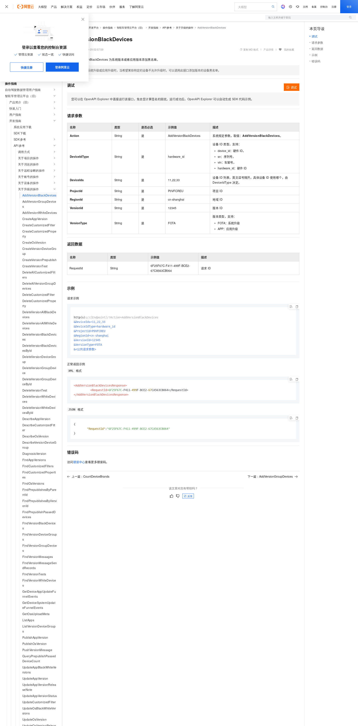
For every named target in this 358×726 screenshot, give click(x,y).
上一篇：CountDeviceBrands (90, 476)
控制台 (324, 6)
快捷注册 (27, 67)
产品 (54, 7)
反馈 (189, 496)
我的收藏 (289, 49)
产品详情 (268, 49)
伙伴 (112, 7)
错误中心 (79, 462)
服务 (122, 7)
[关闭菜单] (6, 6)
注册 (333, 6)
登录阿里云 (62, 67)
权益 (79, 7)
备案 (314, 6)
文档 (305, 6)
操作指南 (108, 27)
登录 (349, 6)
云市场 (101, 7)
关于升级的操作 (184, 27)
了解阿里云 (136, 7)
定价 (89, 7)
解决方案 (67, 7)
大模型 (42, 7)
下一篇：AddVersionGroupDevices (270, 476)
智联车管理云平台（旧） (130, 27)
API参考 (167, 27)
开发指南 (153, 27)
